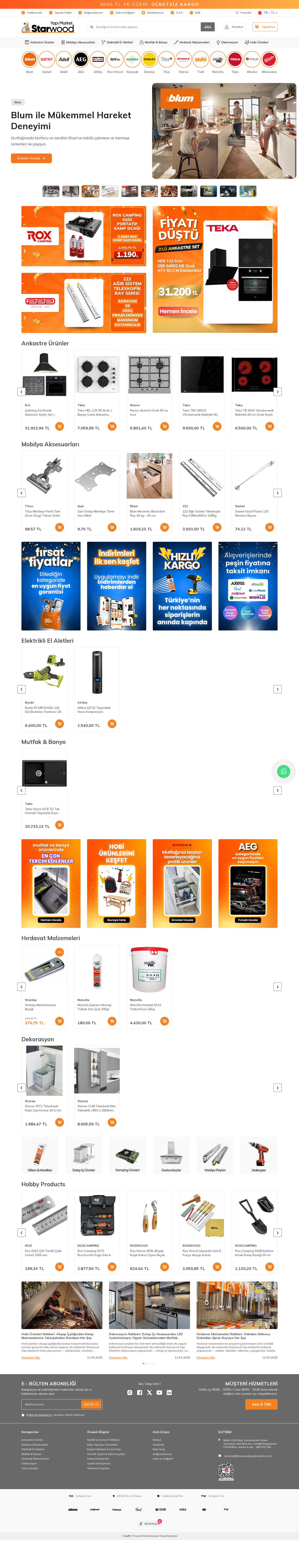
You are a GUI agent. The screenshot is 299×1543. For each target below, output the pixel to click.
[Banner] (83, 236)
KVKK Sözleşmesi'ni (39, 1414)
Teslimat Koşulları (98, 1468)
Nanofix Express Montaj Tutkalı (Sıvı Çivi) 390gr (94, 1007)
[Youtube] (159, 1392)
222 (185, 506)
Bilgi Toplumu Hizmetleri (102, 1444)
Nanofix (83, 1000)
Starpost (158, 1444)
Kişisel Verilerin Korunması (104, 1449)
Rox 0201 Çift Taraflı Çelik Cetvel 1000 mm (43, 1253)
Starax (30, 1101)
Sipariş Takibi (63, 12)
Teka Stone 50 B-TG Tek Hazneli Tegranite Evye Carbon (42, 811)
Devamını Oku (30, 1357)
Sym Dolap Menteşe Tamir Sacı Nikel (95, 513)
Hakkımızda (34, 12)
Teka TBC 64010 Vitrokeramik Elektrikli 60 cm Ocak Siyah (200, 412)
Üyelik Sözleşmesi (99, 1463)
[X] (149, 1392)
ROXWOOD (139, 1246)
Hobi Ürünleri (259, 42)
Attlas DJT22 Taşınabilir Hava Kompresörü (94, 710)
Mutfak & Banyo (156, 42)
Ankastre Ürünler (42, 42)
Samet (240, 506)
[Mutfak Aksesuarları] (215, 1155)
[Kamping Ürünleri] (40, 1155)
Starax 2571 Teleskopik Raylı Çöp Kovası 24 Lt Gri (43, 1108)
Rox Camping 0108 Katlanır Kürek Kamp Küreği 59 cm (254, 1253)
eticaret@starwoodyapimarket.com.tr (248, 1456)
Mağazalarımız (93, 12)
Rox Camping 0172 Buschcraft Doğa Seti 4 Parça (94, 1253)
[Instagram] (130, 1392)
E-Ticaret (136, 1536)
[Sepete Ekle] (59, 426)
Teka (81, 405)
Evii (27, 405)
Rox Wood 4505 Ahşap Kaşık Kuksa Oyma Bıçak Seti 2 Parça (147, 1253)
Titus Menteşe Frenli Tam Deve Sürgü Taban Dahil (42, 513)
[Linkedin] (169, 1392)
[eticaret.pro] (149, 1527)
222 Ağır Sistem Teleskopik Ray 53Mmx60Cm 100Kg (201, 513)
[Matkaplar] (171, 1155)
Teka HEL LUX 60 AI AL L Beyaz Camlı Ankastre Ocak (95, 412)
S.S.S (179, 12)
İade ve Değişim (125, 12)
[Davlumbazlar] (83, 1155)
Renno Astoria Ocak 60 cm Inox (149, 412)
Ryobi (29, 702)
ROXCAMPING (88, 1246)
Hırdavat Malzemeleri (194, 42)
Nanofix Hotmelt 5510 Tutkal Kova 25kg (145, 1007)
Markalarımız (155, 12)
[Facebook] (139, 1392)
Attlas (82, 702)
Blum (134, 506)
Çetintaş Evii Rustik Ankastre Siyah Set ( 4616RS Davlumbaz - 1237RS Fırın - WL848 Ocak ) (40, 412)
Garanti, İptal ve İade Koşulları (106, 1454)
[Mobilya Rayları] (127, 1155)
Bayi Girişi (159, 1449)
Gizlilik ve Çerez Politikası (103, 1439)
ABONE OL (91, 1404)
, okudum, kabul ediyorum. (55, 1414)
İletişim (157, 1439)
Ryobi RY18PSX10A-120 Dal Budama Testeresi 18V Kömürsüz (44, 710)
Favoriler (246, 12)
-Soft (126, 1536)
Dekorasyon (230, 42)
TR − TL (269, 12)
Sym (80, 506)
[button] (21, 392)
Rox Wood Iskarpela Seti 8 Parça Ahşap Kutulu (202, 1253)
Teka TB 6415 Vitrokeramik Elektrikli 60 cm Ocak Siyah (254, 412)
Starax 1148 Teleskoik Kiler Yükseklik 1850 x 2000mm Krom (96, 1108)
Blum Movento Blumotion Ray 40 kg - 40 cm (147, 513)
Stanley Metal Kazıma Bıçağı (40, 1007)
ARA (207, 27)
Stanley (31, 1000)
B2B (197, 12)
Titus (29, 506)
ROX (28, 1246)
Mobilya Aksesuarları (80, 42)
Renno (135, 405)
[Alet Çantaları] (259, 1155)
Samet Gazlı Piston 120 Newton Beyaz (251, 513)
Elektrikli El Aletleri (120, 42)
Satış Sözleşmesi (98, 1458)
